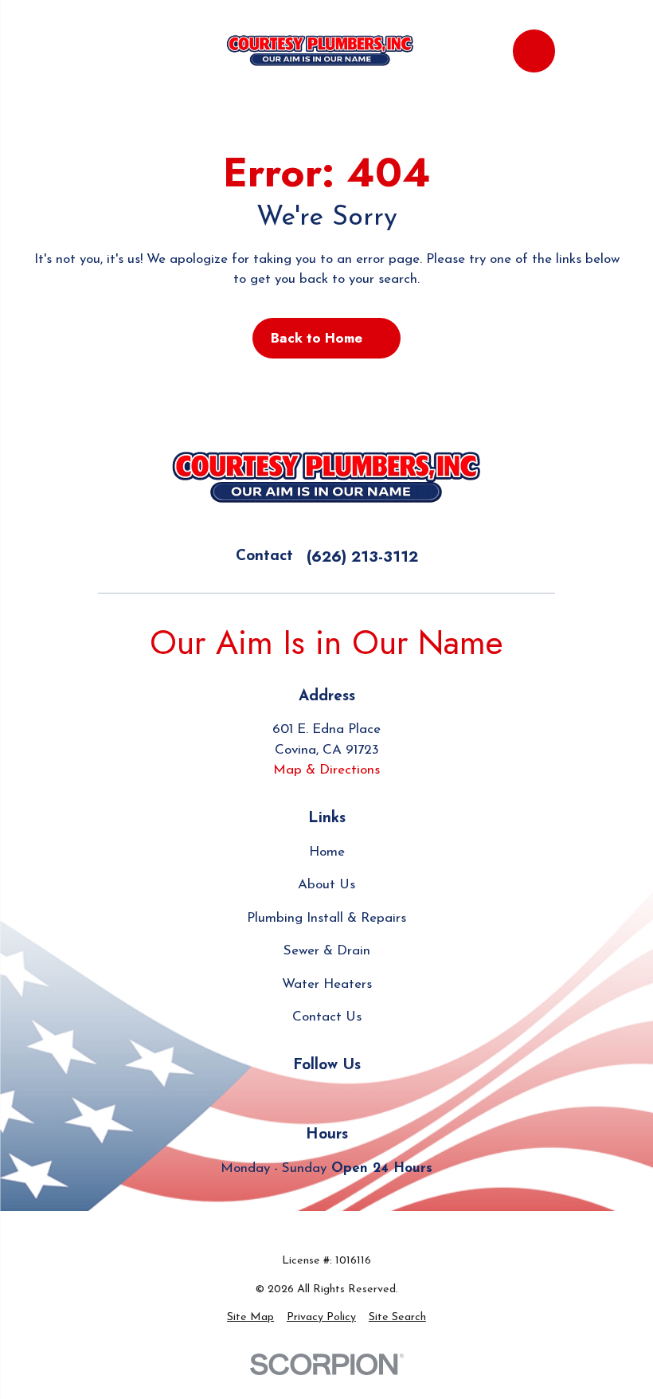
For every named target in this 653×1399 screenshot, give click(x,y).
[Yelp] (326, 1098)
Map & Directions (326, 770)
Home (327, 852)
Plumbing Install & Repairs (326, 918)
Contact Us (327, 1017)
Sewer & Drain (326, 951)
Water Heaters (327, 984)
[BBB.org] (363, 1098)
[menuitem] (250, 1317)
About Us (326, 885)
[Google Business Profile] (289, 1098)
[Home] (320, 51)
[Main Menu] (112, 50)
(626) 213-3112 (362, 556)
